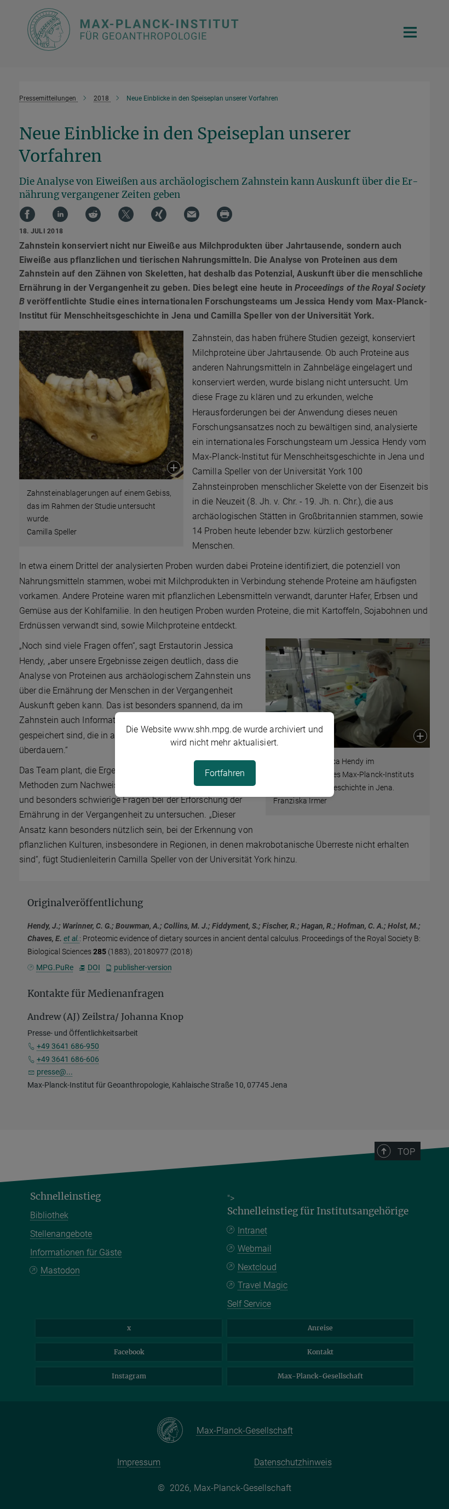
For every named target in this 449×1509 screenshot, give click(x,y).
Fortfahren (225, 773)
